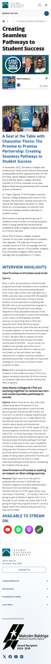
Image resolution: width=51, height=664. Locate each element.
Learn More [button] (7, 604)
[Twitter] (4, 657)
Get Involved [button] (7, 588)
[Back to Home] (3, 21)
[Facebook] (10, 657)
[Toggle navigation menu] (46, 5)
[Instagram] (22, 657)
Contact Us (24, 569)
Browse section (10, 13)
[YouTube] (16, 657)
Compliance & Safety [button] (11, 596)
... (10, 21)
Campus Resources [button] (10, 580)
